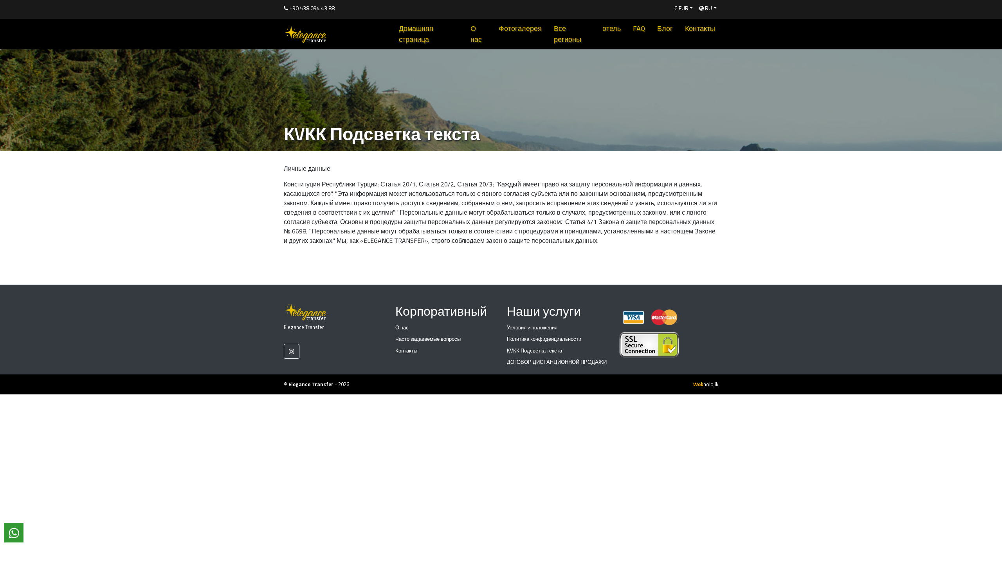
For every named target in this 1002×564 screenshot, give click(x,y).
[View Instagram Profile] (291, 351)
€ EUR (681, 8)
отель (611, 28)
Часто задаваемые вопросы (428, 339)
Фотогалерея (520, 28)
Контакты (700, 28)
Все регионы (567, 34)
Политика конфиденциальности (544, 339)
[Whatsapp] (13, 532)
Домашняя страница (416, 34)
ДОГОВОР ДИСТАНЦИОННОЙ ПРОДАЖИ (557, 362)
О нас (476, 34)
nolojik (705, 384)
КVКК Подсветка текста (534, 350)
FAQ (639, 28)
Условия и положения (532, 327)
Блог (665, 28)
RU (708, 8)
